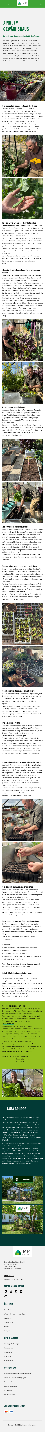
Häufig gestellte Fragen (12, 1344)
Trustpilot (7, 1331)
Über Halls (8, 1304)
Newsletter (8, 1318)
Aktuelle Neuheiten (10, 1310)
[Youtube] (6, 1296)
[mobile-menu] (4, 4)
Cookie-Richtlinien (10, 1386)
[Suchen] (8, 4)
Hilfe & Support (11, 1338)
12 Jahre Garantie (10, 1394)
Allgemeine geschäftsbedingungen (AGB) (17, 1373)
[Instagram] (11, 1291)
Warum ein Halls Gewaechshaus (14, 1314)
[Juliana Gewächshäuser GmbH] (22, 3)
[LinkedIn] (21, 1291)
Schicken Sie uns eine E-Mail (13, 1280)
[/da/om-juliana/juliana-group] (22, 1190)
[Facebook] (6, 1291)
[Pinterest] (16, 1291)
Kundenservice (9, 1360)
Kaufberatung (8, 1348)
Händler (6, 1327)
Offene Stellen (9, 1322)
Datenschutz (8, 1382)
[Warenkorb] (41, 4)
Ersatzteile (7, 1356)
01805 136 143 (9, 1276)
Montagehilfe (8, 1352)
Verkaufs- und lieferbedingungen (15, 1378)
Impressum (8, 1390)
